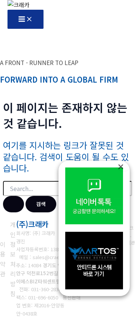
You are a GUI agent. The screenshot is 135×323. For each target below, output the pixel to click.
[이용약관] (3, 259)
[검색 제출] (13, 204)
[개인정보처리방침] (12, 258)
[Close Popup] (123, 166)
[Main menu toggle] (26, 19)
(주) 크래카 (44, 233)
